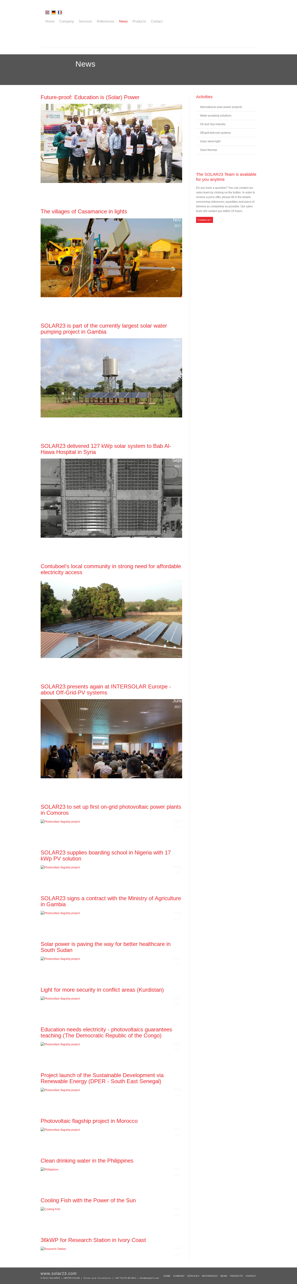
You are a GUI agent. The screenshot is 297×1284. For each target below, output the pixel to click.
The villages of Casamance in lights (84, 211)
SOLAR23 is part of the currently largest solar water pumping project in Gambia (104, 329)
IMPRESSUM (72, 1278)
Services (85, 21)
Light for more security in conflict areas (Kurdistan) (102, 990)
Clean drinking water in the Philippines (87, 1160)
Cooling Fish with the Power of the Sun (88, 1200)
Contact (157, 21)
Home (50, 21)
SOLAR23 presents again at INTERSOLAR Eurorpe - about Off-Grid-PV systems (106, 689)
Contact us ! (204, 219)
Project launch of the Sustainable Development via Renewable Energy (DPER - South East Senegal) (102, 1078)
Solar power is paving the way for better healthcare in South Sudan (106, 947)
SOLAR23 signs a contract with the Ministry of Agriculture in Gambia (111, 901)
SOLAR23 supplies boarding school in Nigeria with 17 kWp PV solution (106, 855)
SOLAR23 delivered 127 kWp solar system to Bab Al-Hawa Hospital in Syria (106, 449)
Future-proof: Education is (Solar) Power (90, 97)
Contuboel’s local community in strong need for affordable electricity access (111, 569)
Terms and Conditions (97, 1278)
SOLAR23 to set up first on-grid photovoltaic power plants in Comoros (111, 810)
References (105, 21)
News (123, 21)
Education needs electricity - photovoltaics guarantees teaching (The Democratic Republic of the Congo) (106, 1032)
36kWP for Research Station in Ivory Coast (93, 1240)
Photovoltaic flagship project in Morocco (89, 1121)
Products (139, 21)
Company (66, 21)
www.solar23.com (59, 1273)
